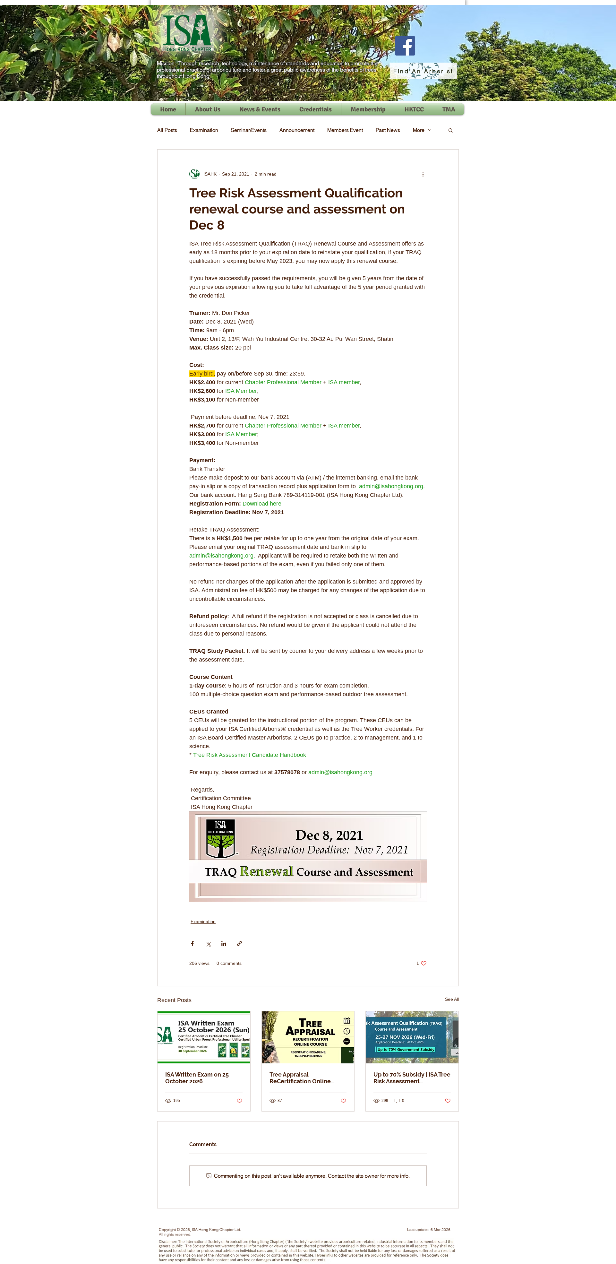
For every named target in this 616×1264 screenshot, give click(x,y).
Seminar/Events (249, 130)
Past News (388, 130)
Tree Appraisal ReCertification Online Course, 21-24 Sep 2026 (301, 1078)
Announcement (296, 130)
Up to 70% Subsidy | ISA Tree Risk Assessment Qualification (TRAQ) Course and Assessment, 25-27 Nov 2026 (411, 1078)
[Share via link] (239, 943)
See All (452, 999)
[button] (451, 130)
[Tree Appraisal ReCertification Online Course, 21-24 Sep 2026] (308, 1037)
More (418, 130)
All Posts (167, 130)
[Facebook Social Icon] (405, 46)
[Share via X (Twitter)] (208, 943)
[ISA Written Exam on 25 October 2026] (204, 1037)
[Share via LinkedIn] (224, 943)
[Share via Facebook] (192, 943)
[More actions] (423, 174)
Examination (204, 130)
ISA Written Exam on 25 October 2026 (197, 1078)
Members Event (345, 130)
